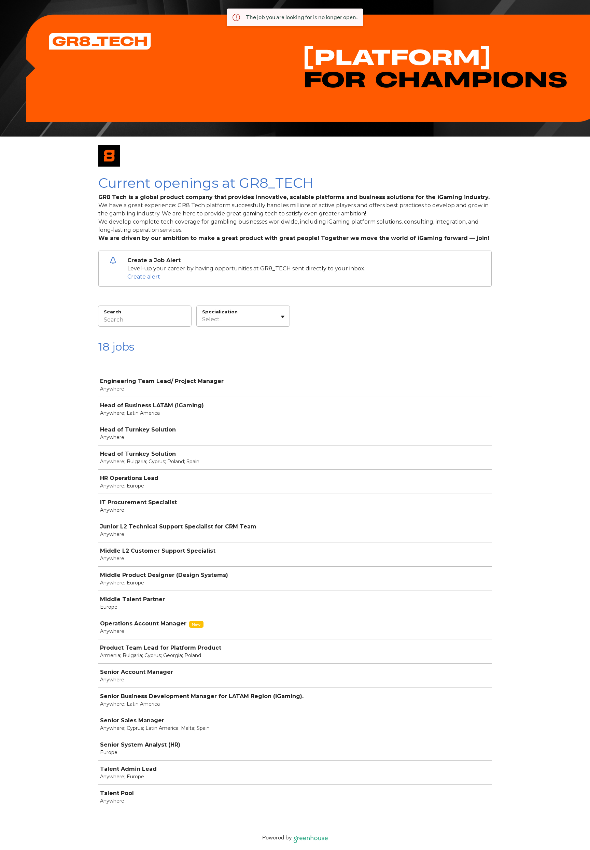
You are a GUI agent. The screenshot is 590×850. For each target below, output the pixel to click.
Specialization (220, 311)
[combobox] (202, 319)
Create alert (143, 276)
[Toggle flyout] (283, 317)
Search (112, 311)
